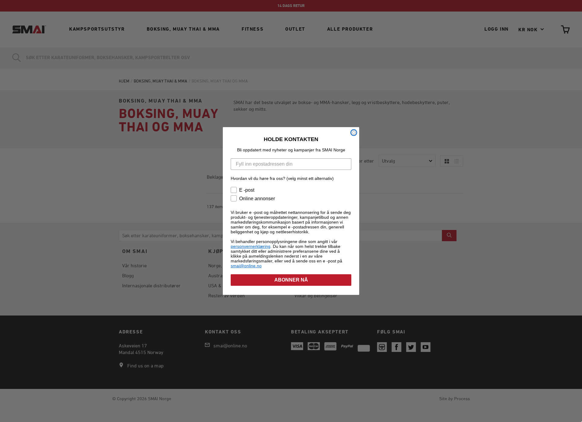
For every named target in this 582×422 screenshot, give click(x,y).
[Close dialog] (354, 133)
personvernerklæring (250, 246)
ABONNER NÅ (291, 279)
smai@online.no (246, 265)
